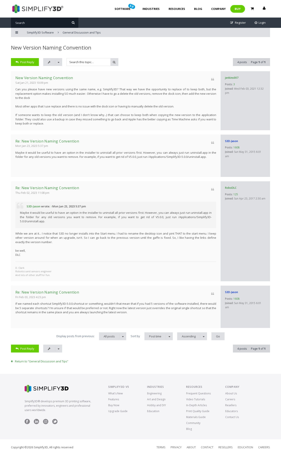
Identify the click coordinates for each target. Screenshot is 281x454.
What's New (115, 393)
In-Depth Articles (196, 405)
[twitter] (55, 423)
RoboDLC (230, 188)
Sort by (146, 336)
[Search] (73, 23)
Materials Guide (196, 417)
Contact (207, 447)
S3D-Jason (231, 141)
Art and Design (156, 399)
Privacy (176, 447)
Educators (231, 411)
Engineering (154, 393)
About (191, 447)
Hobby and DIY (156, 405)
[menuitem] (260, 23)
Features (113, 399)
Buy (238, 9)
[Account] (264, 9)
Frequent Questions (198, 393)
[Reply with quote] (212, 79)
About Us (231, 393)
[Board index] (37, 8)
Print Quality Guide (197, 411)
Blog (198, 9)
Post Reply (27, 62)
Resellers (230, 405)
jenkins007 (231, 78)
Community (193, 423)
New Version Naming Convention (51, 47)
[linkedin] (36, 423)
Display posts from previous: (85, 336)
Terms (161, 447)
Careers (230, 399)
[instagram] (45, 423)
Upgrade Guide (118, 411)
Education (153, 411)
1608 (236, 147)
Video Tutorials (195, 399)
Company (218, 9)
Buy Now (113, 405)
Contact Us (232, 417)
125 (235, 194)
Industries (151, 9)
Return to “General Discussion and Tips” (41, 361)
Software (124, 7)
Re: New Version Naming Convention (47, 141)
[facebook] (27, 423)
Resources (177, 9)
